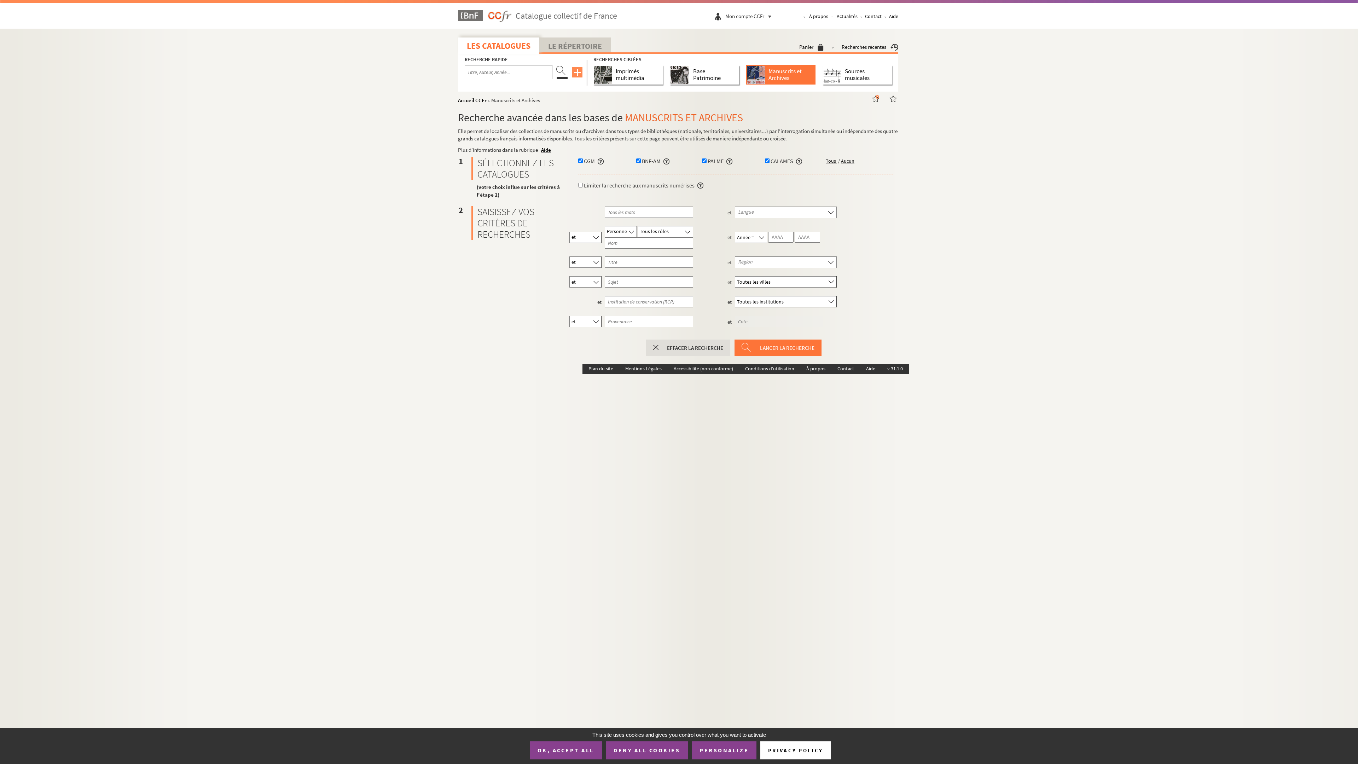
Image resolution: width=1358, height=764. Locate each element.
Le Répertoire (575, 46)
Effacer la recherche (695, 348)
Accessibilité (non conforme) (703, 368)
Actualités (847, 16)
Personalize (724, 750)
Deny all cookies (647, 750)
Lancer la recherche (787, 348)
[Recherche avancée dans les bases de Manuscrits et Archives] (757, 75)
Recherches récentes (864, 47)
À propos (818, 16)
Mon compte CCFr (744, 16)
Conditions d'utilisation (769, 368)
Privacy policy (795, 750)
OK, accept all (566, 750)
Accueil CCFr (472, 100)
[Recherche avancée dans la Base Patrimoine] (681, 75)
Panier (806, 47)
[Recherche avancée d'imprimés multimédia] (604, 75)
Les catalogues (498, 45)
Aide (893, 16)
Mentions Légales (643, 368)
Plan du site (600, 368)
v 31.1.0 (895, 368)
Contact (873, 16)
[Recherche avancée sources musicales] (834, 75)
